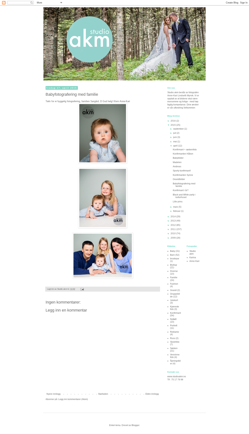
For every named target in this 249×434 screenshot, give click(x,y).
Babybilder (178, 158)
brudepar (174, 258)
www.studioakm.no (176, 376)
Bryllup (173, 265)
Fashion (174, 284)
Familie (173, 277)
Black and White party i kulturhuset (184, 196)
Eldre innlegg (152, 394)
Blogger (135, 425)
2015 (173, 125)
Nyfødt (173, 319)
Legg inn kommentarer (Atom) (73, 399)
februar (177, 211)
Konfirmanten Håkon (183, 153)
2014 (173, 216)
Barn (172, 255)
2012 (173, 225)
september (178, 129)
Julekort (174, 300)
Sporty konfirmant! (182, 170)
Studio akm (192, 252)
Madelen (177, 162)
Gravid (173, 290)
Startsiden (103, 394)
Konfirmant (175, 313)
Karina (192, 257)
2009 (173, 238)
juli (175, 133)
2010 (173, 233)
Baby (172, 251)
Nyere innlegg (53, 394)
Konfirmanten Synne (183, 175)
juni (175, 137)
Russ (172, 338)
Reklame (174, 332)
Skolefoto (174, 342)
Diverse (174, 271)
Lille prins (177, 201)
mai (175, 141)
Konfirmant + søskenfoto (185, 149)
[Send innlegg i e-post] (82, 289)
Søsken (174, 348)
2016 (173, 121)
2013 (173, 220)
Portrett (173, 325)
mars (176, 207)
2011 (173, 229)
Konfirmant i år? (180, 190)
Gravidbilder (179, 179)
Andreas (177, 166)
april (175, 145)
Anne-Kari (194, 261)
